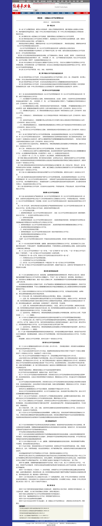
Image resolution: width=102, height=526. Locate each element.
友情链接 (65, 521)
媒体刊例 (59, 521)
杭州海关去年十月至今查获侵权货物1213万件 (32, 518)
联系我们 (53, 521)
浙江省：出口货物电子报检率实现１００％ (31, 515)
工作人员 (48, 521)
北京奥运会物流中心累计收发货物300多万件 (31, 508)
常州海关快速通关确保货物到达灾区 (29, 513)
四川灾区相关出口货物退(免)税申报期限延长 (31, 510)
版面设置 (42, 521)
